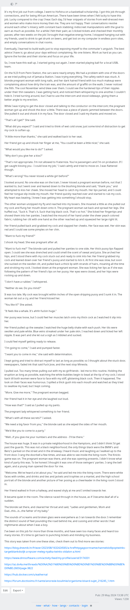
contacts (74, 605)
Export (17, 590)
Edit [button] (5, 590)
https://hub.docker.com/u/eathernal (26, 574)
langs (63, 605)
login (85, 605)
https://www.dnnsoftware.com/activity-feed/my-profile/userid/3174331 (47, 558)
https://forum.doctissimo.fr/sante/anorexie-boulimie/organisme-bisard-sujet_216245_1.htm (59, 581)
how (54, 605)
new (38, 605)
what (47, 605)
